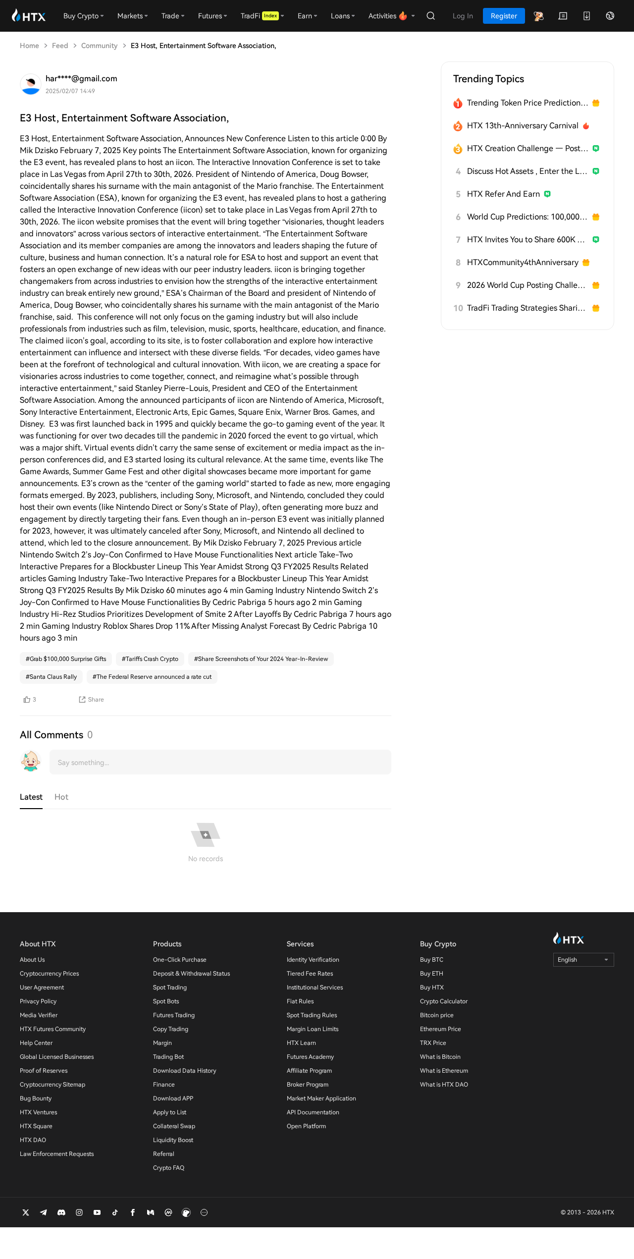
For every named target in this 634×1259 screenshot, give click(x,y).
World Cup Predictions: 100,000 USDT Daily (527, 216)
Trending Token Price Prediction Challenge (527, 103)
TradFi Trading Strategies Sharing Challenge (527, 308)
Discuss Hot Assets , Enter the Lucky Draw (527, 171)
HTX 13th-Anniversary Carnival (523, 125)
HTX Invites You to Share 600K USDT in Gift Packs (527, 239)
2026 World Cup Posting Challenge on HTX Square (527, 285)
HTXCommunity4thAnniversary (523, 262)
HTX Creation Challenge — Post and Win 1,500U (527, 148)
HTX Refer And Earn (503, 194)
